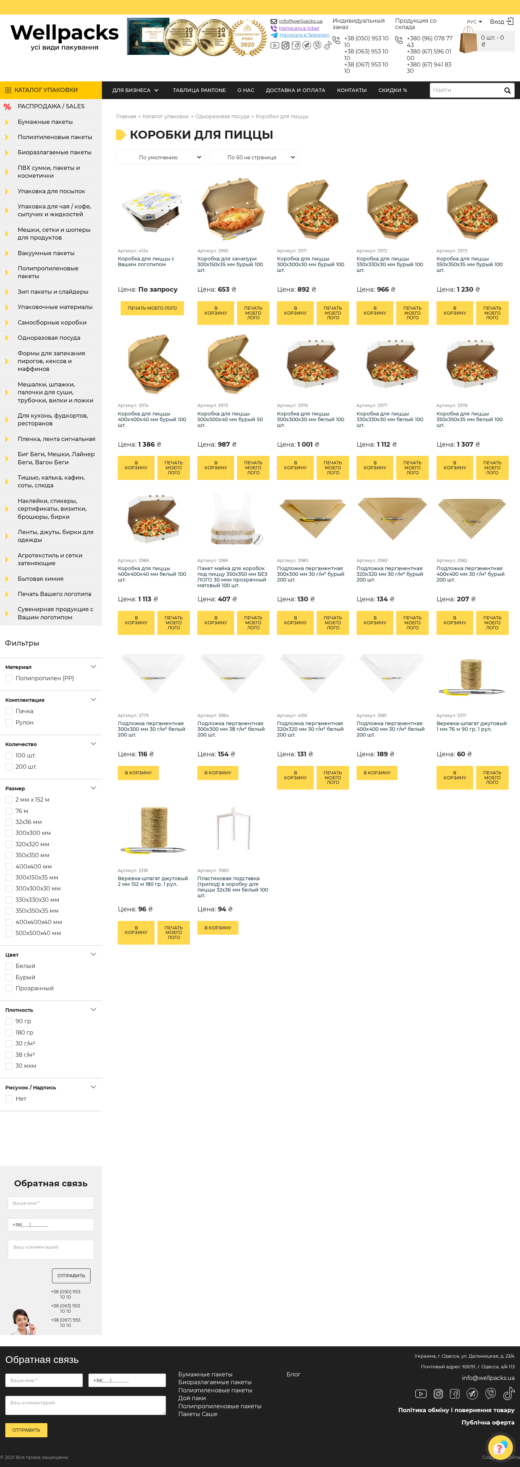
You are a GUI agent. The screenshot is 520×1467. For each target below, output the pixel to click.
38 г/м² (25, 1055)
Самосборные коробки (52, 322)
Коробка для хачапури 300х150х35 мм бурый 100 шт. (230, 264)
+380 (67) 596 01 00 (429, 54)
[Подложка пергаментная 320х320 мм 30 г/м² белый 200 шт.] (312, 674)
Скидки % (393, 90)
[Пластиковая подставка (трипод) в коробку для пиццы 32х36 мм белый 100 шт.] (232, 828)
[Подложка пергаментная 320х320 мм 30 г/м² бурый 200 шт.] (392, 519)
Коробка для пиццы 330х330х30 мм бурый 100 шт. (390, 264)
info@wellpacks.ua (301, 21)
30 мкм (26, 1066)
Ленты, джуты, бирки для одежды (56, 536)
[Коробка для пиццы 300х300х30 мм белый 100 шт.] (312, 364)
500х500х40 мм (38, 933)
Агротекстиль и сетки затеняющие (50, 559)
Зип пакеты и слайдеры (53, 291)
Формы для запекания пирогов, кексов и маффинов (51, 361)
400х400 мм (34, 867)
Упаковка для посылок (51, 191)
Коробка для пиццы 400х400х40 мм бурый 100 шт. (152, 419)
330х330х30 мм (37, 900)
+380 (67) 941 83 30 (429, 68)
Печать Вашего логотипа (54, 594)
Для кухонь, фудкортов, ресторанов (53, 419)
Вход (497, 21)
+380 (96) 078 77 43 (429, 41)
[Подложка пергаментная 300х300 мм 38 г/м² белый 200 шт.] (232, 674)
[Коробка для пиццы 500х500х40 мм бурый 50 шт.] (232, 364)
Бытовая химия (41, 578)
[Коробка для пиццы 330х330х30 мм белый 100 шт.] (392, 364)
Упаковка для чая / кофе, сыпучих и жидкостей (54, 210)
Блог (294, 1374)
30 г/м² (25, 1044)
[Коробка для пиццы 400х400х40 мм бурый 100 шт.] (153, 364)
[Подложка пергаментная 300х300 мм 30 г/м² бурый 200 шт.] (312, 519)
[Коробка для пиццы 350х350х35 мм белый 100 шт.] (472, 364)
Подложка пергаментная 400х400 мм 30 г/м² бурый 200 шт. (471, 574)
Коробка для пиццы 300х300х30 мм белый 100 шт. (310, 419)
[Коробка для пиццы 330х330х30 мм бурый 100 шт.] (392, 209)
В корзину (215, 310)
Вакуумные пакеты (46, 253)
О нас (245, 90)
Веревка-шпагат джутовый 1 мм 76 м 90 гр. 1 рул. (472, 726)
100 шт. (26, 755)
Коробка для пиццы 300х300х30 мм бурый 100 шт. (310, 264)
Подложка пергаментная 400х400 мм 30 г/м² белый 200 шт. (391, 729)
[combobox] (472, 90)
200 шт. (26, 767)
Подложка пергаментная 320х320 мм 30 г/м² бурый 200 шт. (390, 574)
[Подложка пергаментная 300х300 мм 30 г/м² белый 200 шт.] (153, 674)
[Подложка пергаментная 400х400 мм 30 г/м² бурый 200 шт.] (472, 519)
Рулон (25, 723)
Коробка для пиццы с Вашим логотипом (146, 262)
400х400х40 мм (39, 922)
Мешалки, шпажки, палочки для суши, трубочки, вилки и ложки (55, 392)
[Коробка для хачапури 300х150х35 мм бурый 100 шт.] (232, 209)
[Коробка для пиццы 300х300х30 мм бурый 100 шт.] (312, 209)
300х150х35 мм (37, 878)
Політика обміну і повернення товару (456, 1410)
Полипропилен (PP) (45, 678)
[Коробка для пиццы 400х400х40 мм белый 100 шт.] (153, 519)
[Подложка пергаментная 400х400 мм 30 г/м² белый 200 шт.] (392, 674)
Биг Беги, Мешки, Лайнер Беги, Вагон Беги (56, 458)
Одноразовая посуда (49, 337)
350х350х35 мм (37, 911)
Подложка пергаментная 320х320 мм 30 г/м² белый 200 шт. (310, 729)
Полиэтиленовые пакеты (55, 137)
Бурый (25, 977)
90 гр (23, 1021)
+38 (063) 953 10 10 (366, 54)
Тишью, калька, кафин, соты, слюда (51, 481)
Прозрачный (35, 988)
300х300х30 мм (38, 889)
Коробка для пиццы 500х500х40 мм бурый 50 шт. (230, 419)
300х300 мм (33, 833)
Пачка (24, 711)
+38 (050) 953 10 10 (366, 41)
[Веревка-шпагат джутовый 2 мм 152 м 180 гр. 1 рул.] (153, 828)
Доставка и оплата (295, 90)
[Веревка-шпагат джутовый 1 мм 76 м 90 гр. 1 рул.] (472, 674)
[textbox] (444, 90)
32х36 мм (29, 822)
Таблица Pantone (199, 90)
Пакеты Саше (198, 1414)
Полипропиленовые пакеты (48, 272)
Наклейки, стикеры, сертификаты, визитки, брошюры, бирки (52, 509)
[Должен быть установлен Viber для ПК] (317, 46)
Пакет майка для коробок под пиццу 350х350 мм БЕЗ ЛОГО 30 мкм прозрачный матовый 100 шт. (232, 577)
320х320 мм (33, 844)
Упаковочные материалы (55, 307)
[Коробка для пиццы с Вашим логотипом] (153, 209)
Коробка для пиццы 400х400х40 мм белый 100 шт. (152, 574)
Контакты (352, 90)
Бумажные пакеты (45, 122)
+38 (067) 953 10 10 (366, 68)
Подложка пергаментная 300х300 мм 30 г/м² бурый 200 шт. (311, 574)
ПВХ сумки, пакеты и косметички (49, 172)
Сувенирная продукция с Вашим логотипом (55, 613)
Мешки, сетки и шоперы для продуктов (54, 234)
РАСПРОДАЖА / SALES (51, 106)
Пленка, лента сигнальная (57, 439)
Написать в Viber (299, 28)
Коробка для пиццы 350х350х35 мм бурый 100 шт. (470, 264)
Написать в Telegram (305, 35)
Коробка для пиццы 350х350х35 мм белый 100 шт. (470, 419)
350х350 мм (33, 855)
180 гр (24, 1033)
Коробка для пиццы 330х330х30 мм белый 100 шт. (390, 419)
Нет (21, 1099)
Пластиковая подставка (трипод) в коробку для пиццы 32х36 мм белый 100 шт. (232, 887)
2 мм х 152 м (33, 800)
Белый (25, 966)
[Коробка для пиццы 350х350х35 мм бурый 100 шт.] (472, 209)
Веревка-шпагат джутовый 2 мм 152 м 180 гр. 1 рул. (153, 881)
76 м (22, 811)
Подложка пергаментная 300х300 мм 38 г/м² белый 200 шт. (231, 729)
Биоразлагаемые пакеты (55, 152)
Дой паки (192, 1398)
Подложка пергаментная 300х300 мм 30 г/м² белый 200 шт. (151, 729)
